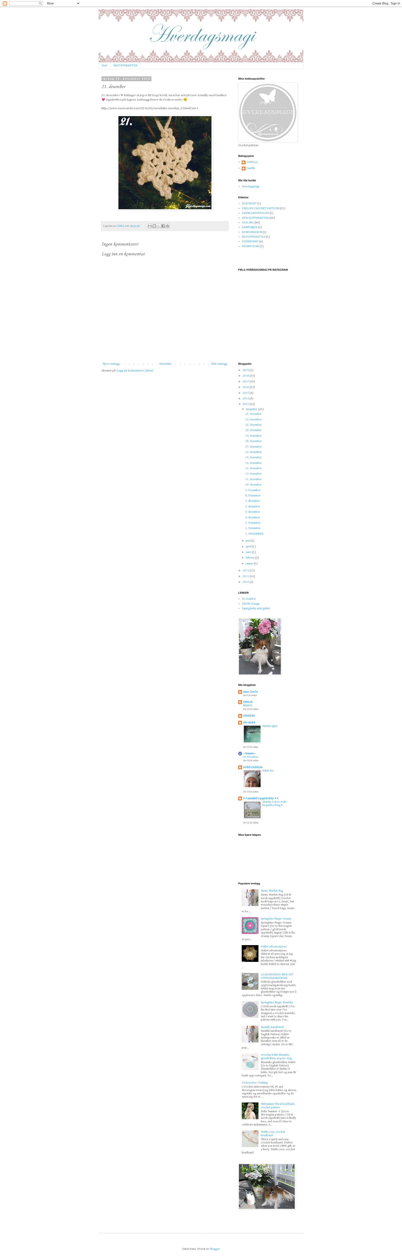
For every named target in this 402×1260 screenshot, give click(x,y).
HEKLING (248, 222)
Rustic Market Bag (272, 890)
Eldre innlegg (219, 364)
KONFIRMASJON (252, 232)
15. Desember (250, 757)
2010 (246, 582)
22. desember (253, 419)
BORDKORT (249, 203)
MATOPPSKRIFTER (125, 65)
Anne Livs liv (250, 692)
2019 (246, 370)
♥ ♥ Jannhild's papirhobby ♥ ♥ (260, 798)
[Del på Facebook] (163, 226)
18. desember (253, 441)
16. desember (253, 452)
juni (248, 540)
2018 (246, 375)
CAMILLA (252, 162)
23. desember (253, 414)
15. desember (253, 457)
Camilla (250, 168)
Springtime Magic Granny (276, 918)
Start (104, 65)
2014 (246, 398)
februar (250, 557)
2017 (246, 381)
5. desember (252, 512)
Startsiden (165, 364)
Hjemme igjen (269, 726)
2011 (246, 576)
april (249, 546)
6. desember (252, 506)
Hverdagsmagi (250, 186)
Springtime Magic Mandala (277, 1002)
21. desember (253, 425)
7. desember (252, 501)
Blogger (214, 1249)
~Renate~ (249, 753)
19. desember (253, 436)
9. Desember (253, 490)
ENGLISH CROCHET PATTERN (260, 208)
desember (252, 409)
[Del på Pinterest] (167, 226)
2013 (246, 404)
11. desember (253, 479)
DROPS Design (251, 604)
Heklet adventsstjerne (274, 946)
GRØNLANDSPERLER (255, 213)
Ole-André (249, 722)
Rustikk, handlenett (272, 1027)
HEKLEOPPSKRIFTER (255, 218)
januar (250, 563)
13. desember (253, 468)
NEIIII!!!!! (247, 705)
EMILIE (248, 702)
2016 (246, 387)
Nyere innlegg (111, 364)
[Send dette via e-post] (149, 226)
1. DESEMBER (254, 533)
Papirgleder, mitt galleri (256, 608)
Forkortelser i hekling (255, 1082)
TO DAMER (249, 599)
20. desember (253, 430)
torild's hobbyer (253, 767)
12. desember (253, 473)
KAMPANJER (249, 227)
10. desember (253, 484)
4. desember (252, 517)
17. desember (253, 446)
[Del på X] (158, 226)
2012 (246, 570)
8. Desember (253, 495)
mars (249, 552)
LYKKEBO (249, 715)
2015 (246, 393)
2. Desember (253, 528)
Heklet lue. (268, 770)
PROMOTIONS (250, 246)
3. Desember (253, 523)
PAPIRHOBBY (250, 241)
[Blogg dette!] (154, 226)
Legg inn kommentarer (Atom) (135, 370)
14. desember (253, 463)
